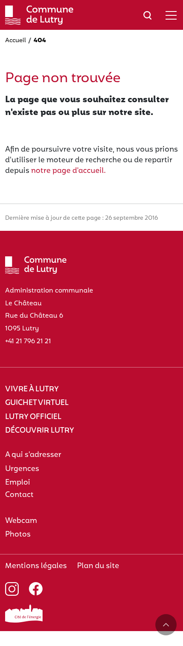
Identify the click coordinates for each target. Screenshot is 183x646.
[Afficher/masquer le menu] (171, 15)
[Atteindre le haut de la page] (166, 624)
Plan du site (98, 566)
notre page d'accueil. (68, 171)
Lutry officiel (33, 417)
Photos (18, 534)
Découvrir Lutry (39, 430)
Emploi (17, 482)
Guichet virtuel (37, 403)
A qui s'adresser (33, 455)
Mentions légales (36, 566)
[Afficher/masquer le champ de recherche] (147, 15)
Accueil (15, 41)
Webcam (21, 521)
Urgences (22, 469)
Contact (19, 495)
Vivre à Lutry (32, 389)
